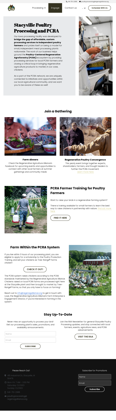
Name (9, 333)
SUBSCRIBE (30, 346)
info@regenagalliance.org (29, 293)
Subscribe (94, 389)
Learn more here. (85, 172)
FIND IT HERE (60, 217)
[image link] (11, 8)
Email (8, 340)
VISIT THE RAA (85, 336)
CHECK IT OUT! (35, 269)
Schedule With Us (100, 8)
